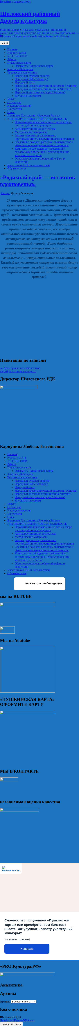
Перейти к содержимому (15, 1)
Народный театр (25, 82)
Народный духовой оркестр (32, 75)
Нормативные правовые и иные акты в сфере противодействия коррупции (43, 124)
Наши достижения (18, 105)
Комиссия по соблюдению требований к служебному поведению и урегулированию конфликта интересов (42, 152)
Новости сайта (16, 52)
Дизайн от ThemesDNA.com (17, 1020)
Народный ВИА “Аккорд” (31, 79)
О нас (11, 112)
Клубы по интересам (28, 95)
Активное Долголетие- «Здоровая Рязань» (33, 115)
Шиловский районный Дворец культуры (30, 17)
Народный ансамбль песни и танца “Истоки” (43, 89)
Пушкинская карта (19, 62)
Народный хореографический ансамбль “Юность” (46, 85)
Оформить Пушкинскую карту (34, 65)
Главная (12, 49)
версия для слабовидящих (43, 583)
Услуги (11, 99)
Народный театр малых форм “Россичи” (40, 92)
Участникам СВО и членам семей (28, 165)
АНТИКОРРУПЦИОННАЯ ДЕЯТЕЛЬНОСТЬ (37, 118)
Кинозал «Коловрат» (20, 69)
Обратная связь (16, 168)
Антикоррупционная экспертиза (35, 128)
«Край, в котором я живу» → (18, 371)
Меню (4, 43)
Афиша (11, 59)
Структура (14, 102)
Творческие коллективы (22, 72)
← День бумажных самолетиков (20, 368)
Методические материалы (31, 132)
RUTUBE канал (17, 56)
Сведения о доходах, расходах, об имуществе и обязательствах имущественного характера (44, 143)
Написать (26, 948)
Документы (14, 108)
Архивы (5, 1001)
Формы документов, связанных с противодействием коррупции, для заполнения (44, 137)
